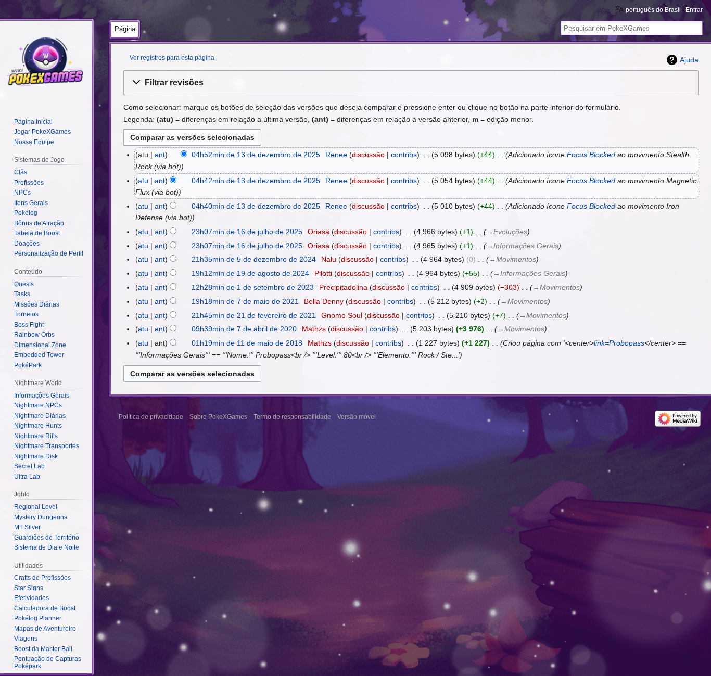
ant (160, 154)
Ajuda (689, 60)
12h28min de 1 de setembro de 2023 (253, 287)
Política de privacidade (151, 416)
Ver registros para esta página (172, 57)
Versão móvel (356, 416)
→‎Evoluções (506, 231)
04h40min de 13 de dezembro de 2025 (256, 206)
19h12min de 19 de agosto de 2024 (250, 273)
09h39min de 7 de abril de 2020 (244, 329)
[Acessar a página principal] (45, 62)
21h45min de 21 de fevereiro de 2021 (254, 315)
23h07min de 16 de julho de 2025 (247, 231)
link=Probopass (619, 343)
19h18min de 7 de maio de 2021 (245, 301)
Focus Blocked (591, 154)
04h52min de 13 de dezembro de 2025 (256, 154)
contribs (404, 154)
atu (143, 180)
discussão (368, 154)
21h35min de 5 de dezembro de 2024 (254, 259)
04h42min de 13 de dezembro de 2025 (256, 180)
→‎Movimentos (512, 259)
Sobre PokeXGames (218, 416)
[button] (411, 83)
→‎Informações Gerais (522, 245)
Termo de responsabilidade (292, 416)
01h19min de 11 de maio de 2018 (247, 343)
